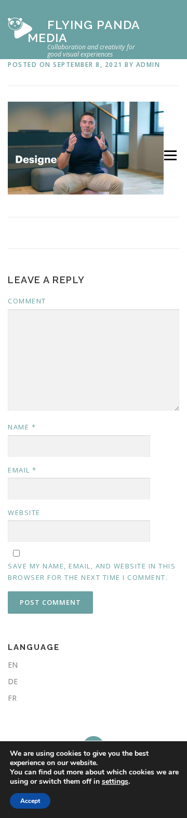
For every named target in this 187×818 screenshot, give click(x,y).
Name (22, 427)
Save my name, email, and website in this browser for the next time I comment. (92, 571)
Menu (169, 155)
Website (24, 512)
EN (13, 665)
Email (22, 470)
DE (13, 681)
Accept (30, 801)
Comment (27, 301)
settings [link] (115, 781)
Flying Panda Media (84, 31)
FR (12, 698)
